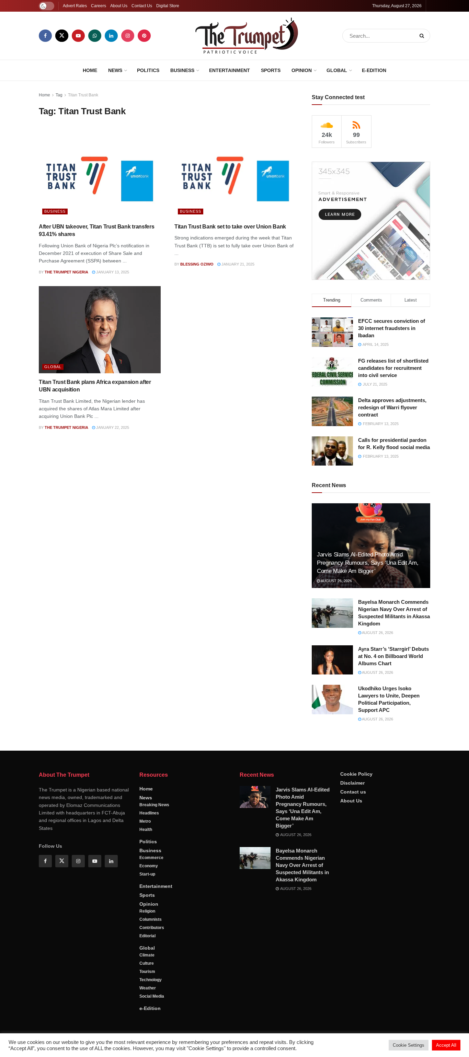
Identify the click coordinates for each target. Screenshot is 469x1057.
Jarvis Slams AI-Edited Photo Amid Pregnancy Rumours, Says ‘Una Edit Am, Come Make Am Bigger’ (367, 562)
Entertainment (229, 70)
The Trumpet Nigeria (66, 272)
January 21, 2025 (237, 264)
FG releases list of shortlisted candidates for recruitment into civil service (393, 368)
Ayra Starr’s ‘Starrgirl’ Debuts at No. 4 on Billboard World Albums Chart (393, 656)
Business (182, 70)
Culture (146, 963)
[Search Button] (423, 36)
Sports (271, 70)
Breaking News (154, 804)
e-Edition (374, 70)
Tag (59, 95)
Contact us (353, 792)
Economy (148, 866)
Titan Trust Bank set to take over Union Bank (230, 227)
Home (90, 70)
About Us (118, 5)
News (115, 70)
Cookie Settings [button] (408, 1045)
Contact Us (141, 5)
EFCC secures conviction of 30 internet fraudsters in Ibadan (391, 328)
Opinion (301, 70)
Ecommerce (151, 857)
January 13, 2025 (112, 272)
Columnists (150, 919)
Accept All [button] (446, 1045)
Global (337, 70)
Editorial (147, 935)
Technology (150, 979)
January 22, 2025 (112, 427)
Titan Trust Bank (83, 95)
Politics (148, 70)
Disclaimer (352, 783)
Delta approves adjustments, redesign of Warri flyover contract (392, 407)
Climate (147, 955)
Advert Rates (75, 5)
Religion (147, 911)
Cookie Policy (356, 774)
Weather (147, 988)
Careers (98, 5)
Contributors (151, 927)
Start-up (147, 874)
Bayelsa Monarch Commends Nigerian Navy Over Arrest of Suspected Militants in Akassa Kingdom (302, 865)
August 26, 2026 (336, 581)
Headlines (149, 813)
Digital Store (167, 5)
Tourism (147, 971)
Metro (145, 821)
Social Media (151, 996)
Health (145, 829)
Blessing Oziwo (197, 264)
